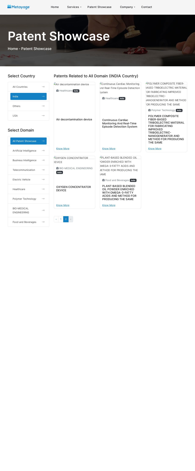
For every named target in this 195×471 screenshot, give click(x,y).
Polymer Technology (24, 198)
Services (73, 7)
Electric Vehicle (21, 179)
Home (55, 7)
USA (15, 115)
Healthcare (19, 189)
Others (16, 106)
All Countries (20, 86)
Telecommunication (24, 169)
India (15, 96)
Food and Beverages (24, 222)
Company (126, 7)
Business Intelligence (24, 160)
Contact (146, 7)
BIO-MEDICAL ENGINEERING (21, 210)
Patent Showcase (99, 7)
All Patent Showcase (24, 141)
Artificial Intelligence (24, 150)
